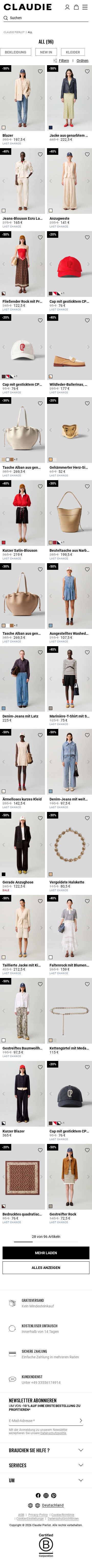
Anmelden (81, 1420)
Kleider (73, 52)
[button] (67, 7)
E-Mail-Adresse (20, 1421)
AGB (21, 1515)
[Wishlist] (40, 71)
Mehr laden (46, 1253)
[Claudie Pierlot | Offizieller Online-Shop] (27, 7)
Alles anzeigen (46, 1268)
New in (46, 52)
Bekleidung (15, 52)
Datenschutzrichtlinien (63, 1518)
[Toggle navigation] (85, 7)
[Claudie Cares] (46, 1545)
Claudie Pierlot (14, 32)
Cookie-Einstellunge (29, 1518)
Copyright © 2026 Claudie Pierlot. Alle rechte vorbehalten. (46, 1525)
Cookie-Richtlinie (62, 1515)
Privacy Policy (38, 1515)
